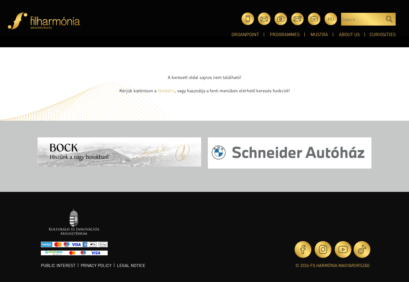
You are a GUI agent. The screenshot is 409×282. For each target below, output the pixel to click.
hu (331, 19)
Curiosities (382, 34)
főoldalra (166, 90)
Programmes (285, 34)
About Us (349, 34)
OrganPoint (245, 34)
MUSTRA (319, 34)
